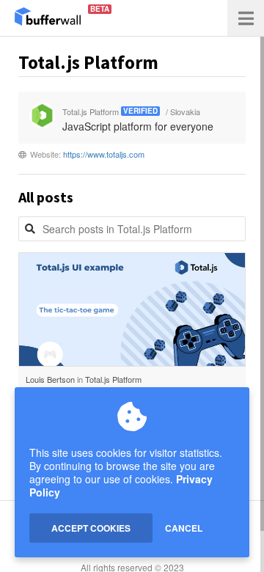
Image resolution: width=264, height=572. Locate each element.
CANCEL (183, 528)
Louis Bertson (50, 379)
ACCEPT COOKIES (91, 528)
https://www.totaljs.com (103, 154)
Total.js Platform (113, 379)
